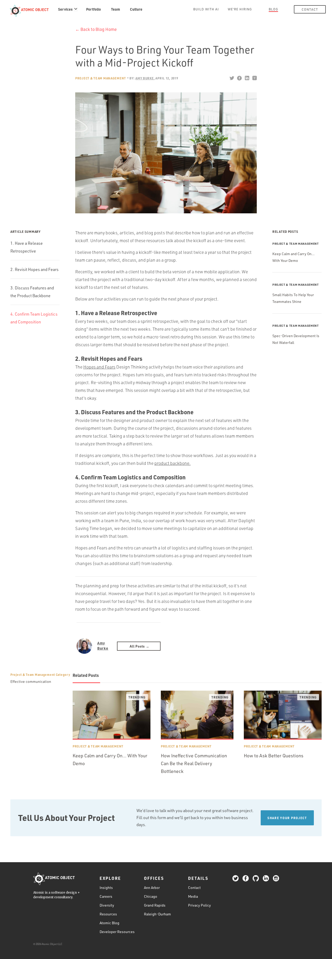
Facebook (239, 78)
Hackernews (254, 78)
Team (115, 9)
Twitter (231, 78)
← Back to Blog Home (96, 29)
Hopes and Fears (99, 367)
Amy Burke (102, 645)
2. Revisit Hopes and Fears (34, 269)
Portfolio (93, 9)
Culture (136, 9)
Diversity (107, 905)
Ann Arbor (152, 887)
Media (193, 896)
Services (65, 9)
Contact (310, 9)
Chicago (150, 896)
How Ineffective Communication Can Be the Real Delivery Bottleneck (194, 763)
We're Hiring (240, 9)
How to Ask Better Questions (273, 755)
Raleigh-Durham (157, 914)
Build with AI (206, 9)
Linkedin (246, 78)
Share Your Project (287, 818)
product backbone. (172, 463)
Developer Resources (117, 931)
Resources (108, 914)
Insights (106, 887)
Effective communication (30, 681)
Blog (273, 9)
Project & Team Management (100, 78)
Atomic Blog (109, 923)
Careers (106, 896)
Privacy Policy (199, 905)
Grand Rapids (154, 905)
